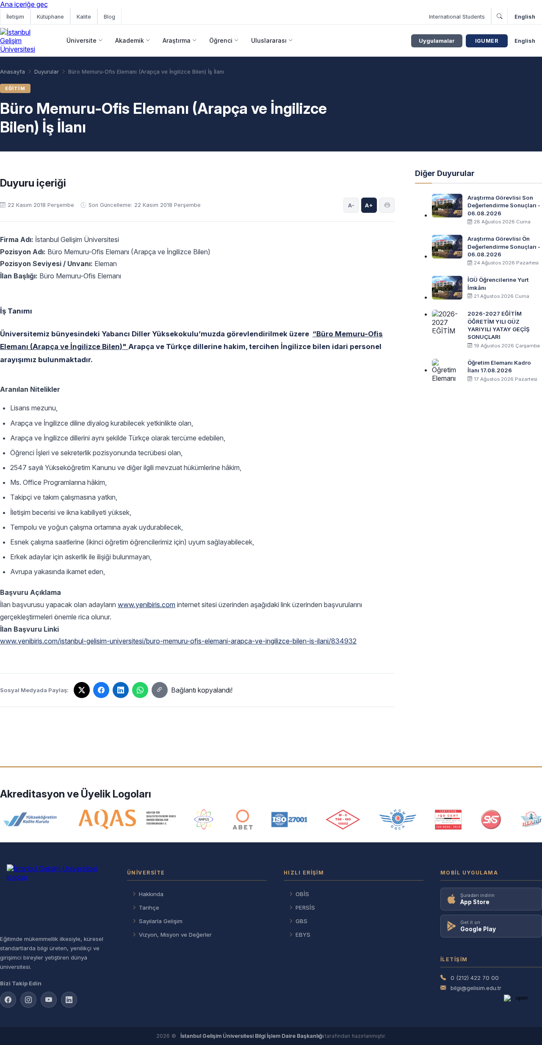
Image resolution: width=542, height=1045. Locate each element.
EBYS (303, 934)
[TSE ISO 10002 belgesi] (343, 819)
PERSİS (305, 907)
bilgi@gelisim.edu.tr (476, 987)
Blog (109, 17)
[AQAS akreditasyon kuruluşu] (127, 819)
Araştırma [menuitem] (177, 40)
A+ (369, 205)
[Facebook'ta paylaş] (101, 690)
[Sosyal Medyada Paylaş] (160, 690)
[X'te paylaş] (82, 690)
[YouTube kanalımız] (49, 1000)
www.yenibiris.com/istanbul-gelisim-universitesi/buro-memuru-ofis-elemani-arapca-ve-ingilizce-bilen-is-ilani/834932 (178, 641)
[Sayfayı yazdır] (387, 205)
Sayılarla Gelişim (161, 921)
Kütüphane (50, 17)
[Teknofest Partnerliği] (531, 819)
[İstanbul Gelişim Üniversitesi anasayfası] (55, 896)
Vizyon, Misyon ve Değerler (175, 934)
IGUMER (486, 41)
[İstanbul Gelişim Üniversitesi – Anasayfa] (24, 40)
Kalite (84, 17)
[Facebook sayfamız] (8, 1000)
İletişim (15, 17)
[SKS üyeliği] (491, 819)
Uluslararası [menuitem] (269, 40)
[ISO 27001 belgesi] (289, 819)
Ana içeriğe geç (24, 4)
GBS (301, 921)
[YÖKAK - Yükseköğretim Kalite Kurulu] (30, 819)
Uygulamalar (437, 41)
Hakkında (151, 894)
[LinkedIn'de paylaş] (121, 690)
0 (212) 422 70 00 (475, 977)
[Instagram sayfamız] (28, 1000)
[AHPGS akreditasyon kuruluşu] (203, 819)
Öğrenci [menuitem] (220, 40)
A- (351, 205)
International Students (457, 17)
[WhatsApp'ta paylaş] (140, 690)
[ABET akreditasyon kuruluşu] (242, 819)
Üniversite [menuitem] (81, 40)
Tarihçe (149, 907)
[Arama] (499, 16)
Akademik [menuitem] (129, 40)
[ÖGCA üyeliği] (397, 819)
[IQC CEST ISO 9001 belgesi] (448, 819)
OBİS (302, 894)
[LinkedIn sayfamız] (69, 1000)
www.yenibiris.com (146, 604)
